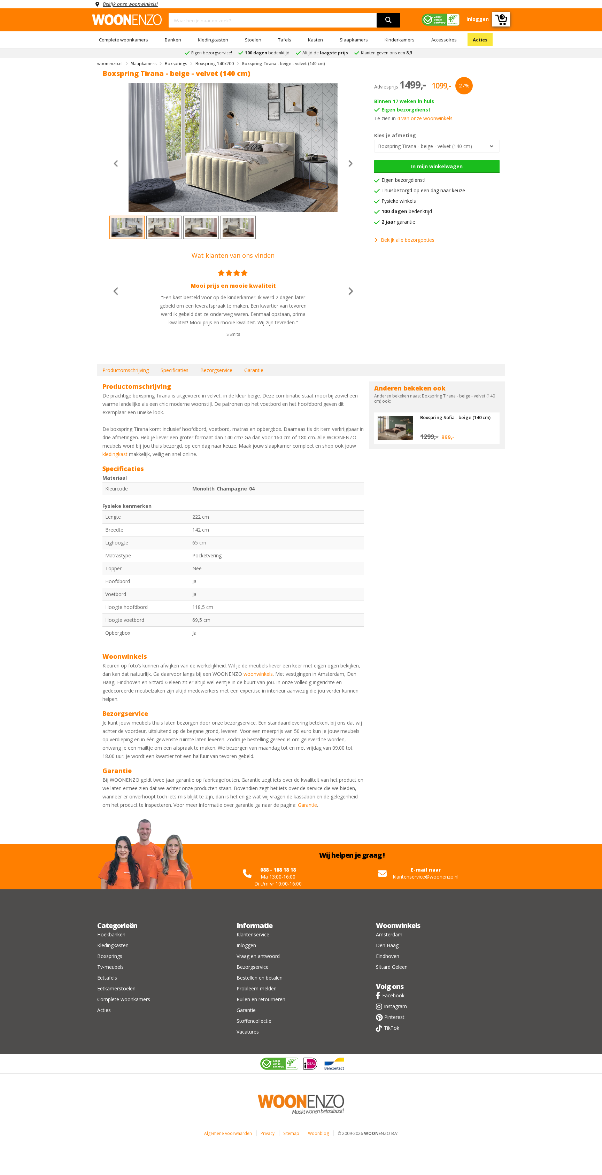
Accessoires (444, 40)
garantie (398, 221)
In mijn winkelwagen (437, 166)
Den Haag (387, 945)
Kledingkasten (213, 40)
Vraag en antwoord (258, 956)
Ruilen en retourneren (261, 999)
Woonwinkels (398, 925)
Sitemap (291, 1133)
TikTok (391, 1028)
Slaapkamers (354, 40)
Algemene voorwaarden (228, 1133)
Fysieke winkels (398, 201)
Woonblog (318, 1133)
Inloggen (246, 945)
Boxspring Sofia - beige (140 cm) (455, 417)
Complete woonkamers (123, 40)
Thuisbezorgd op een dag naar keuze (423, 190)
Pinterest (394, 1017)
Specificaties (174, 370)
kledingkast (115, 454)
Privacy (268, 1133)
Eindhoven (387, 956)
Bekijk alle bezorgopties (407, 240)
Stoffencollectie (254, 1021)
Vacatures (248, 1031)
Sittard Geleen (392, 967)
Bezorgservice (216, 370)
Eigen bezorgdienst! (403, 180)
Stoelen (253, 40)
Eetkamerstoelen (116, 988)
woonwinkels (258, 674)
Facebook (393, 995)
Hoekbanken (111, 934)
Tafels (284, 40)
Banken (173, 40)
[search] (388, 20)
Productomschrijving (125, 370)
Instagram (395, 1006)
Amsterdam (389, 934)
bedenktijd (406, 211)
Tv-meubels (110, 967)
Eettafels (107, 977)
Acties (480, 40)
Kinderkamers (400, 40)
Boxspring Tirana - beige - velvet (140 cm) (425, 146)
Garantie (253, 370)
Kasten (315, 40)
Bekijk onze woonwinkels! (130, 4)
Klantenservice (253, 934)
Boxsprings (109, 956)
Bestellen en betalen (260, 977)
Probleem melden (257, 988)
